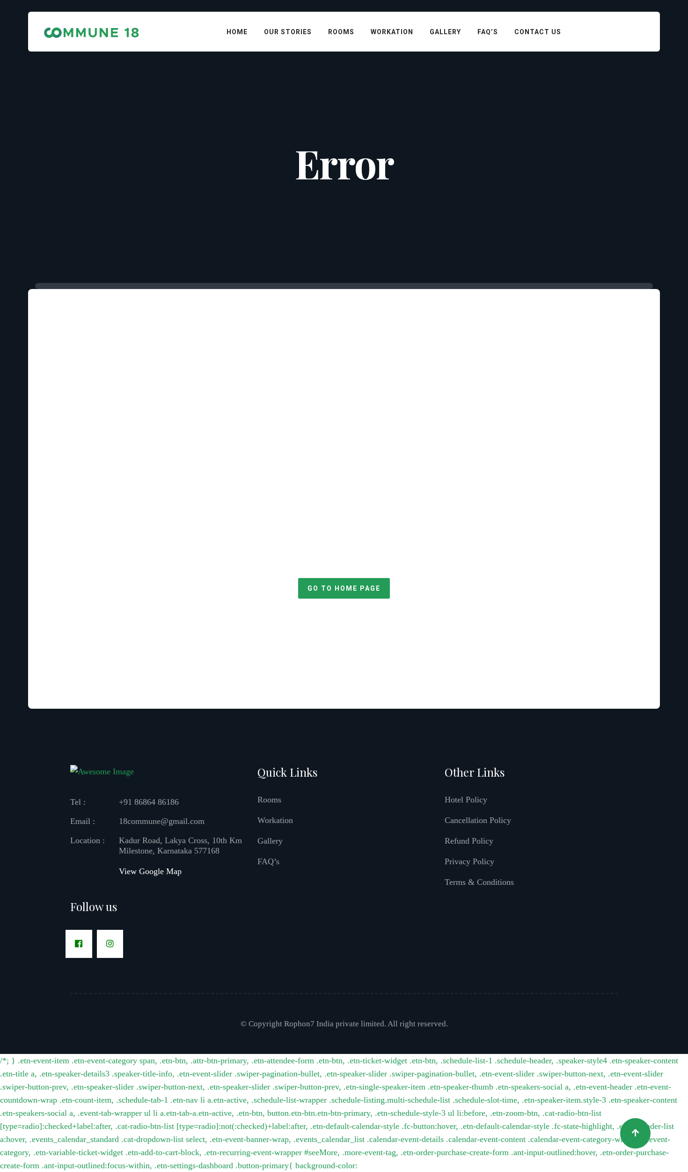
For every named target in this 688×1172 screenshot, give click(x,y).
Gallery (445, 32)
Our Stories (288, 32)
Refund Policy (469, 841)
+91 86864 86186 (149, 802)
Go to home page (344, 588)
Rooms (341, 32)
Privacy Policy (469, 861)
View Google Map (150, 871)
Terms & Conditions (479, 882)
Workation (392, 32)
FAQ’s (487, 32)
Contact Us (537, 32)
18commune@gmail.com (162, 821)
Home (237, 32)
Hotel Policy (466, 799)
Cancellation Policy (478, 820)
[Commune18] (92, 31)
